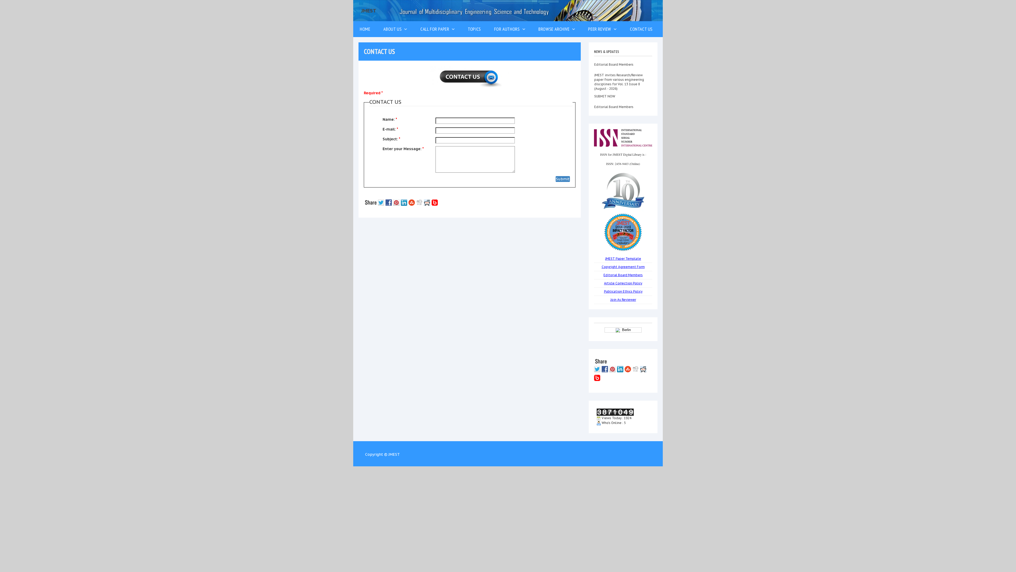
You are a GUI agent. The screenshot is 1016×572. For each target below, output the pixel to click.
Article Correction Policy (623, 283)
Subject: (391, 139)
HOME (365, 29)
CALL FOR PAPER (436, 29)
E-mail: (390, 129)
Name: (390, 119)
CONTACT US (641, 29)
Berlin (625, 330)
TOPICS (474, 29)
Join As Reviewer (623, 300)
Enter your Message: (403, 148)
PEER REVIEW (601, 29)
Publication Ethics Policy (623, 291)
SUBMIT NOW (604, 86)
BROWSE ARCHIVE (555, 29)
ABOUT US (393, 29)
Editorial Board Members (613, 96)
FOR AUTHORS (508, 29)
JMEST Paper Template (623, 259)
